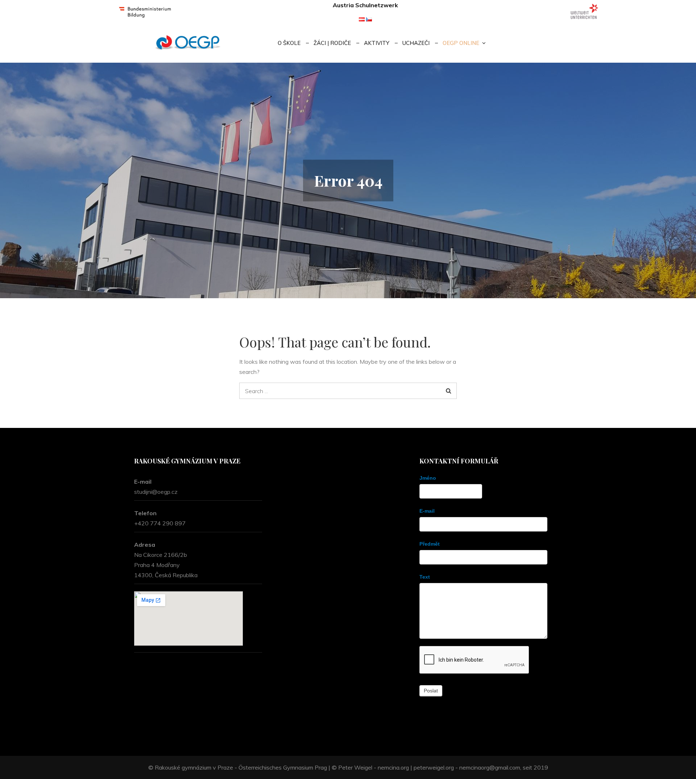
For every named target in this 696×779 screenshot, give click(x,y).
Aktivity (376, 42)
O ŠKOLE (289, 42)
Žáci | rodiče (332, 42)
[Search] (448, 391)
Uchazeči (416, 42)
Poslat (431, 690)
